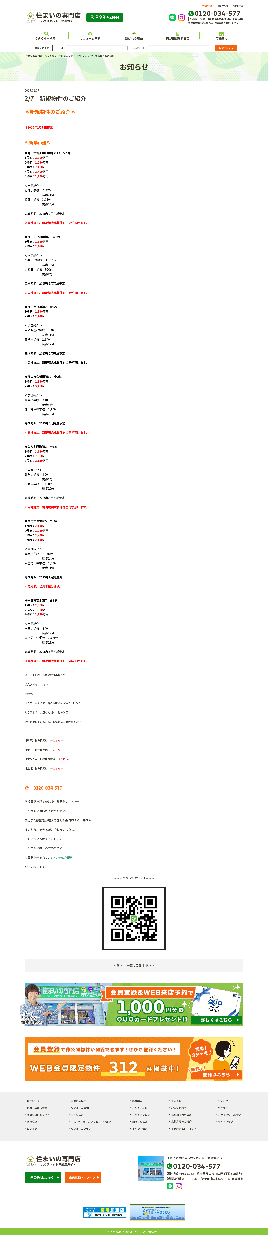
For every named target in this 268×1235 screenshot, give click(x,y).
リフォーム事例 (90, 38)
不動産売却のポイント (184, 1128)
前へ (119, 965)
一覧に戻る (134, 965)
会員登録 (207, 5)
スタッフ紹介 (139, 1108)
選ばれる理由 (134, 38)
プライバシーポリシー (230, 1114)
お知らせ (223, 1101)
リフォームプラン (81, 1128)
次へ (149, 965)
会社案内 (223, 1108)
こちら (56, 740)
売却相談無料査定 (177, 38)
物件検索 (238, 5)
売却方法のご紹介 (181, 1121)
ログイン (32, 1128)
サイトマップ (225, 1121)
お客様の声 (77, 1114)
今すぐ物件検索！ (46, 38)
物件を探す (33, 1101)
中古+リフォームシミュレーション (91, 1121)
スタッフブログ (141, 1114)
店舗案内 (221, 38)
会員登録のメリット (38, 1114)
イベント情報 (139, 1128)
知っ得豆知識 (139, 1121)
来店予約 (223, 5)
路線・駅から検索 (37, 1108)
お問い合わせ (179, 1108)
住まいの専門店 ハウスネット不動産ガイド (53, 17)
